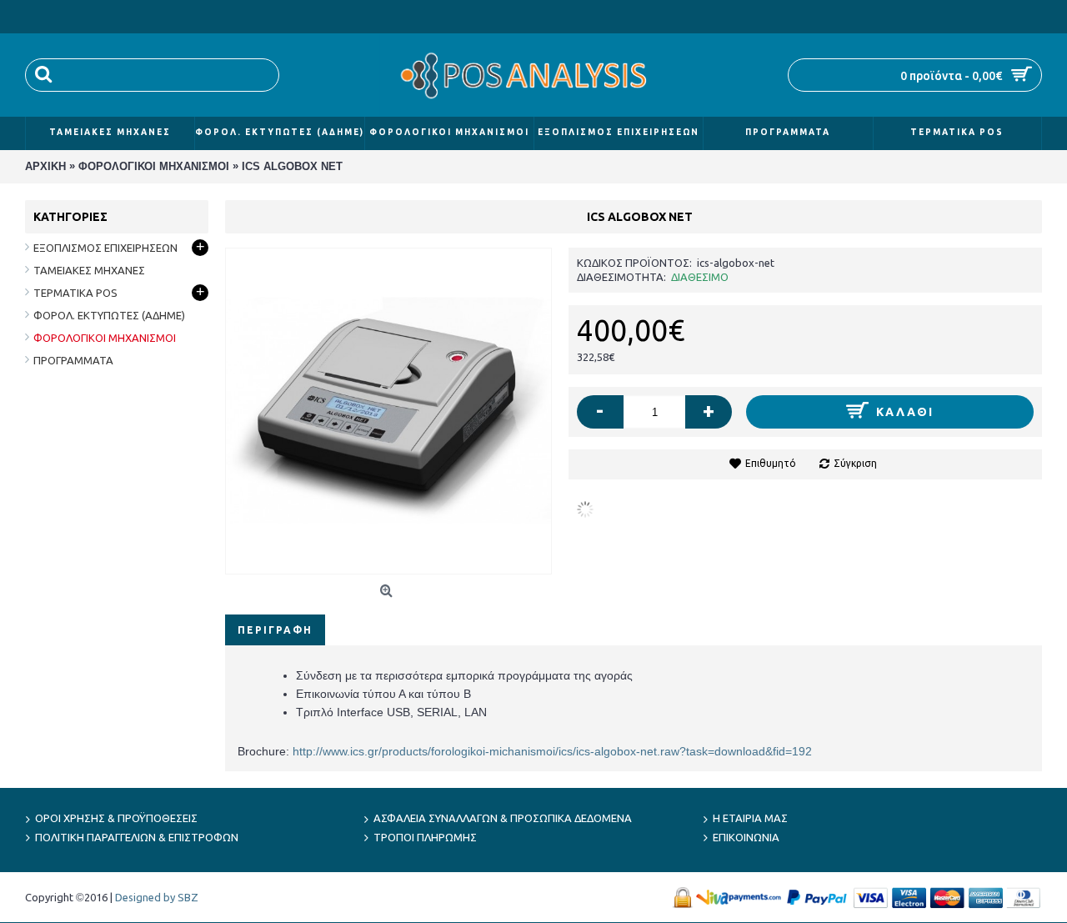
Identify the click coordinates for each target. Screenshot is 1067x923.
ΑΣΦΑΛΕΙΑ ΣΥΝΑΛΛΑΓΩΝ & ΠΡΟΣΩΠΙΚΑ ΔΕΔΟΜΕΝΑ (502, 818)
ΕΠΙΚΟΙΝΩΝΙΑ (746, 837)
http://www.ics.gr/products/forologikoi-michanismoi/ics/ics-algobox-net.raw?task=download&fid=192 (552, 751)
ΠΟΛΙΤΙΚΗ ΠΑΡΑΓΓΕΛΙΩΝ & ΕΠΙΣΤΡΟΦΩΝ (136, 837)
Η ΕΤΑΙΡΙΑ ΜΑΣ (750, 818)
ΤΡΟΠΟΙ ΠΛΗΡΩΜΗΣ (425, 837)
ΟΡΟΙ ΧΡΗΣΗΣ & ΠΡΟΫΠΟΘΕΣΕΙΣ (116, 818)
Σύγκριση (855, 463)
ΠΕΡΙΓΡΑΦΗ (275, 630)
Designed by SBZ (156, 897)
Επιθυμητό (770, 463)
